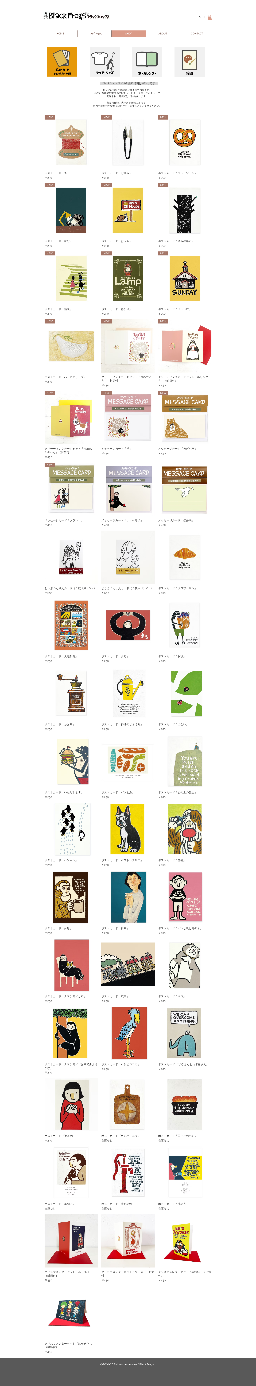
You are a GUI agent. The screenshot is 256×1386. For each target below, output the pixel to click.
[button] (209, 17)
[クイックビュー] (128, 489)
